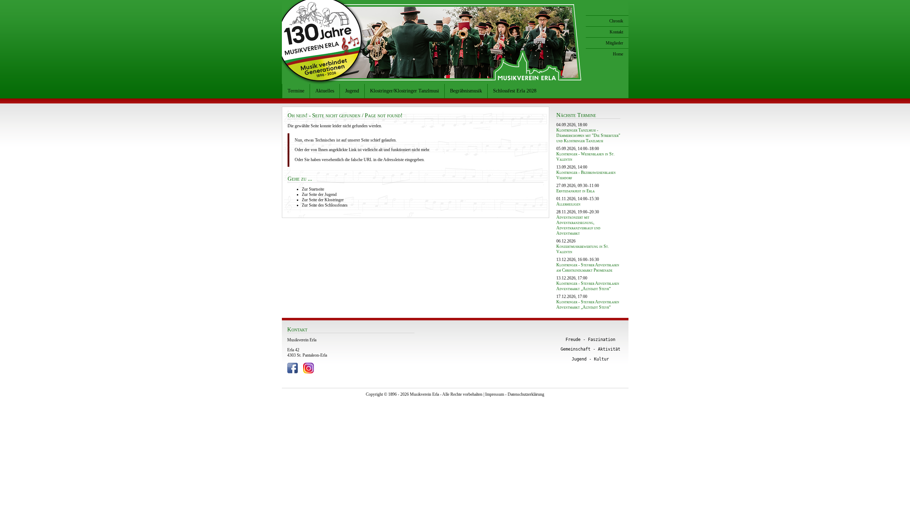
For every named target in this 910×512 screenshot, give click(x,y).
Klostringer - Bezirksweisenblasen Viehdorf (586, 175)
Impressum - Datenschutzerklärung (514, 394)
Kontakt (616, 32)
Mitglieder (614, 43)
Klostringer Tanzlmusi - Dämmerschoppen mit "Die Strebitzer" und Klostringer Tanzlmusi (588, 135)
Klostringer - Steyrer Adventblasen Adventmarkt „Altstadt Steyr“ (587, 286)
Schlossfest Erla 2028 (514, 91)
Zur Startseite (313, 189)
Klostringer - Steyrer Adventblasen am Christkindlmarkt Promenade (587, 267)
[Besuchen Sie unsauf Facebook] (292, 371)
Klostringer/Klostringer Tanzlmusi (404, 91)
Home (618, 54)
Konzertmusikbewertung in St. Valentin (582, 249)
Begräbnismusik (466, 91)
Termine (296, 91)
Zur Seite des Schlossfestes (325, 205)
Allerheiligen (568, 204)
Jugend (352, 91)
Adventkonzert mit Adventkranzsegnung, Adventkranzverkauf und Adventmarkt (578, 225)
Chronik (616, 20)
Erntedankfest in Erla (575, 190)
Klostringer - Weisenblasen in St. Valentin (585, 156)
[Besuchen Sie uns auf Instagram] (308, 371)
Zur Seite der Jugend (319, 194)
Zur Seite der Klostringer (323, 199)
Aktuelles (324, 91)
